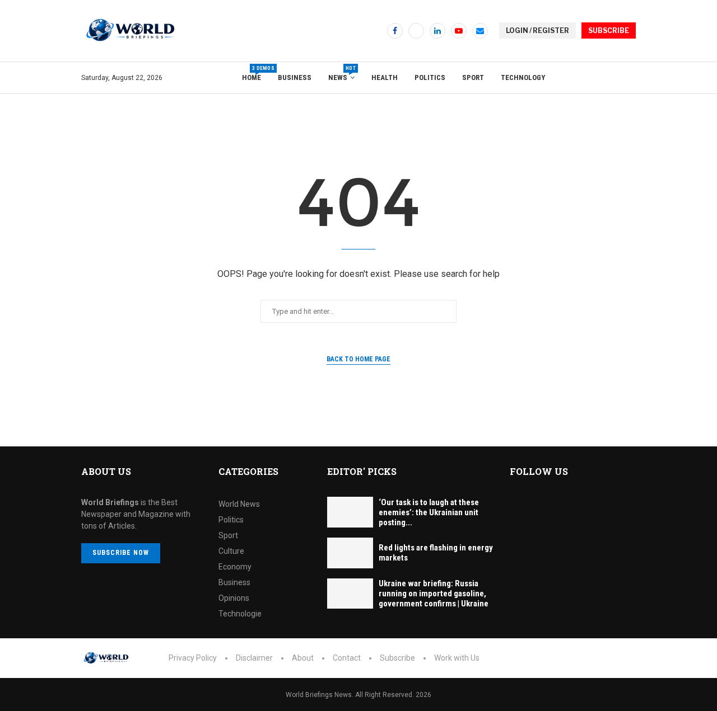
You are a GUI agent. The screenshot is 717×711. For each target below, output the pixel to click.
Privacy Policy (193, 657)
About (303, 657)
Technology (523, 77)
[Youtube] (459, 31)
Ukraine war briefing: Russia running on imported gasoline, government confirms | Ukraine (433, 593)
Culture (231, 551)
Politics (430, 77)
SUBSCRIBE (608, 30)
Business (294, 77)
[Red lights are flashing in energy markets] (350, 553)
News (341, 73)
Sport (473, 77)
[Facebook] (395, 31)
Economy (235, 567)
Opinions (233, 598)
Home (251, 73)
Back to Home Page (358, 359)
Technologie (240, 614)
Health (384, 77)
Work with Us (456, 657)
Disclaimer (254, 657)
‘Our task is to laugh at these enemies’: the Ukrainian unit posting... (429, 512)
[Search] (630, 77)
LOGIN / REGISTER (537, 30)
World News (239, 504)
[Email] (480, 31)
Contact (347, 657)
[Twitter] (416, 31)
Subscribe (397, 657)
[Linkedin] (437, 31)
